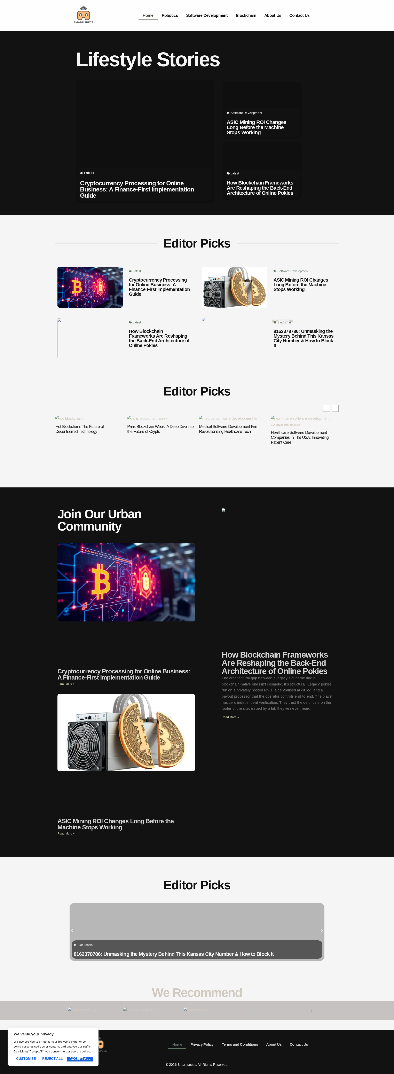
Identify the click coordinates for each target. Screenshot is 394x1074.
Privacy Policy (202, 1044)
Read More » (66, 683)
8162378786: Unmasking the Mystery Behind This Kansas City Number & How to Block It (304, 338)
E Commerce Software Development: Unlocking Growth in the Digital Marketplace (301, 431)
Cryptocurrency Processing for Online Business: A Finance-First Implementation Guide (137, 189)
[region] (53, 1046)
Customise (26, 1058)
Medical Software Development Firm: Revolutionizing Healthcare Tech (157, 429)
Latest (89, 173)
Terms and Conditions (240, 1044)
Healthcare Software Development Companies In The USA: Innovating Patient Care (228, 437)
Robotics (170, 15)
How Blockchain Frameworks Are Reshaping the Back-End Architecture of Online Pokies (260, 188)
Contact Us (299, 15)
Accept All (79, 1058)
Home (148, 15)
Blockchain (246, 15)
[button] (335, 408)
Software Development (207, 15)
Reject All (52, 1058)
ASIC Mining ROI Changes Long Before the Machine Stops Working (256, 127)
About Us (272, 15)
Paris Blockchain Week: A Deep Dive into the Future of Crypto (88, 429)
